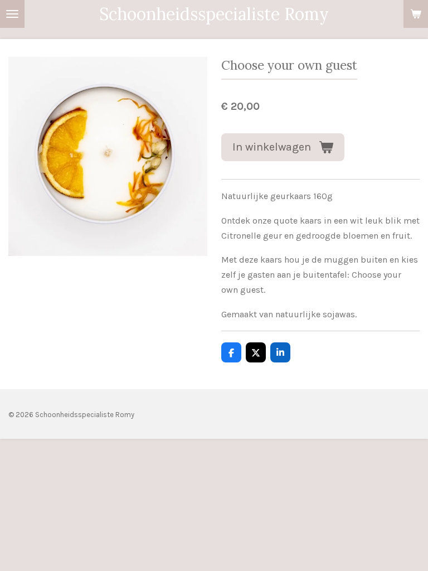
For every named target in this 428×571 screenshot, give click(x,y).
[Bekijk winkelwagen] (415, 14)
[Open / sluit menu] (12, 14)
